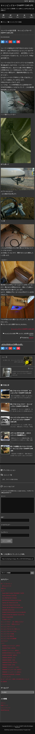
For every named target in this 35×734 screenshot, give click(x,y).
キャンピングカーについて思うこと (10, 629)
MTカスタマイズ (6, 586)
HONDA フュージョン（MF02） (11, 650)
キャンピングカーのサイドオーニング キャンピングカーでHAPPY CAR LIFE (21, 420)
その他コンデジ (6, 619)
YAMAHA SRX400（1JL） (9, 657)
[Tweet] (2, 41)
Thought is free (26, 729)
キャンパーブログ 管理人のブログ (10, 624)
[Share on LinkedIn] (14, 41)
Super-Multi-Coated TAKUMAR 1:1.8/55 (13, 593)
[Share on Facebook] (6, 41)
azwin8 (31, 337)
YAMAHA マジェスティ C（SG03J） (12, 672)
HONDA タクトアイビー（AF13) (11, 645)
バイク (2, 643)
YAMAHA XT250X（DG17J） (10, 662)
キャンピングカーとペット (8, 626)
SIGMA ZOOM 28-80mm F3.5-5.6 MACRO (14, 612)
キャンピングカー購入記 (7, 636)
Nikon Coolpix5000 (7, 617)
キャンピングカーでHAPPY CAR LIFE (22, 329)
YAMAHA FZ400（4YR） (9, 665)
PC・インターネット (6, 583)
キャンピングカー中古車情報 (8, 638)
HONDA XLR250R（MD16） (10, 655)
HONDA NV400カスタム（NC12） (11, 653)
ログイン (3, 703)
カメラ (2, 590)
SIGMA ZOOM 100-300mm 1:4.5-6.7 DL (13, 614)
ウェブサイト (4, 532)
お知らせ (3, 588)
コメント (3, 496)
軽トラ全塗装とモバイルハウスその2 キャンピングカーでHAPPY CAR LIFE (21, 449)
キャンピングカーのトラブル (8, 631)
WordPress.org (5, 710)
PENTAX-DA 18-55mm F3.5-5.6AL (11, 600)
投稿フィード (4, 705)
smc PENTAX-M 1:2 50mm (9, 598)
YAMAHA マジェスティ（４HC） (11, 667)
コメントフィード (5, 707)
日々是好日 (4, 681)
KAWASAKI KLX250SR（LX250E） (11, 674)
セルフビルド (4, 641)
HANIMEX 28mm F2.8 (8, 610)
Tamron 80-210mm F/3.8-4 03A (11, 605)
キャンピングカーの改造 (10, 333)
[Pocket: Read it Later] (18, 41)
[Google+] (10, 41)
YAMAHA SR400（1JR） (9, 660)
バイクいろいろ (6, 676)
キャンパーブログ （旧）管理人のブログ (12, 622)
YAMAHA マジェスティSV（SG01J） (12, 669)
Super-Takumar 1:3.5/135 (9, 595)
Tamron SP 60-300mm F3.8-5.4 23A (12, 607)
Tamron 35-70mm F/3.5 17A (10, 602)
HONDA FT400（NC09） (9, 648)
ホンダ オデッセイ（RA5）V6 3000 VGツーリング (15, 679)
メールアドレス (5, 524)
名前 (2, 517)
